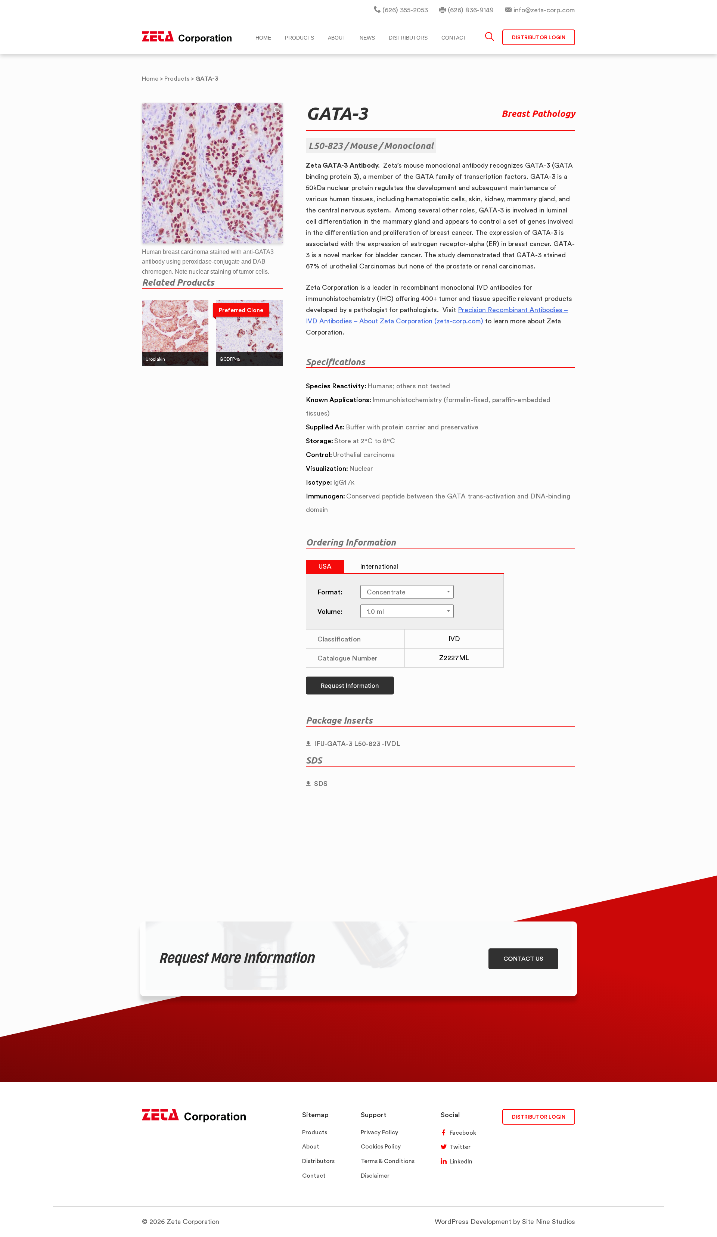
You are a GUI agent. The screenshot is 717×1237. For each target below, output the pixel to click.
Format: (329, 592)
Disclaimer (375, 1175)
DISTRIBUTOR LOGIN (538, 1116)
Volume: (329, 611)
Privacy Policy (379, 1132)
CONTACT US (523, 958)
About (310, 1146)
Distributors (318, 1161)
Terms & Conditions (388, 1161)
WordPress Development (473, 1221)
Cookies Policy (381, 1146)
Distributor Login (538, 37)
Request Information (350, 685)
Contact (314, 1175)
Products (314, 1132)
